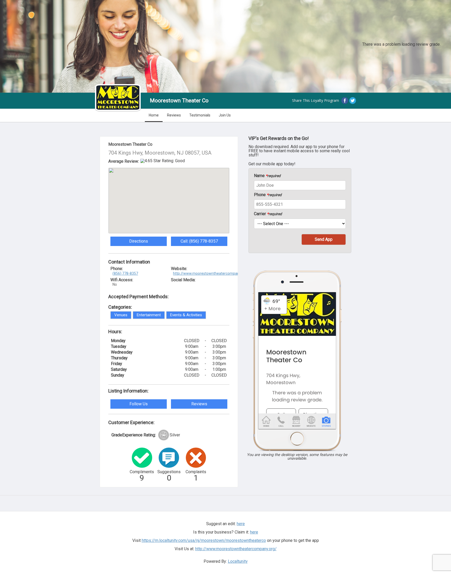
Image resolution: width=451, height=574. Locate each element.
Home (154, 115)
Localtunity (238, 561)
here (254, 532)
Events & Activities (186, 315)
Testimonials (199, 115)
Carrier (268, 214)
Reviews (174, 115)
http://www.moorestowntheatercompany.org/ (211, 273)
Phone (268, 195)
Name (267, 176)
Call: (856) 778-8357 (199, 241)
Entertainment (149, 315)
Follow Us (138, 403)
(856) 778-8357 (125, 273)
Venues (120, 315)
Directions (138, 241)
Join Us (225, 115)
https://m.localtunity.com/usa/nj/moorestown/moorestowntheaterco (204, 540)
